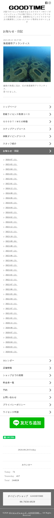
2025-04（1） (12, 169)
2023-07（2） (12, 251)
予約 (5, 390)
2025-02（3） (12, 179)
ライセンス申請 (11, 412)
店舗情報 (7, 368)
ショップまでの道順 (13, 375)
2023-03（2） (12, 265)
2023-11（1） (12, 232)
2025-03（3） (12, 174)
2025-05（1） (12, 164)
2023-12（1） (12, 227)
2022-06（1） (12, 289)
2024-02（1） (12, 217)
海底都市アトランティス (16, 43)
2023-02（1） (12, 270)
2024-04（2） (12, 208)
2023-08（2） (12, 246)
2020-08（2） (12, 328)
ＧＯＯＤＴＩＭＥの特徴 (15, 121)
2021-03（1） (12, 313)
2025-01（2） (12, 184)
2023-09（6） (12, 241)
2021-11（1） (12, 304)
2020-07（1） (12, 333)
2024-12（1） (12, 188)
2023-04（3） (12, 260)
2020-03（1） (12, 347)
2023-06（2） (12, 256)
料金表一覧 (8, 383)
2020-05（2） (12, 337)
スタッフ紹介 (9, 143)
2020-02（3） (12, 352)
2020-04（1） (12, 342)
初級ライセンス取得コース (16, 114)
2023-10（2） (12, 236)
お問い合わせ (9, 397)
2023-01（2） (12, 275)
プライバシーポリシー (14, 405)
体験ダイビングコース (14, 136)
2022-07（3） (12, 284)
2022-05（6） (12, 294)
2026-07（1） (12, 160)
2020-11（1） (12, 323)
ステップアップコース (14, 129)
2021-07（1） (12, 308)
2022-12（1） (12, 280)
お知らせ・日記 (11, 151)
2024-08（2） (12, 193)
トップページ (9, 107)
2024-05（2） (12, 203)
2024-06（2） (12, 198)
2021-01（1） (12, 318)
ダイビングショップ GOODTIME (25, 513)
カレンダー (8, 360)
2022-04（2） (12, 299)
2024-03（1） (12, 212)
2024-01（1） (12, 222)
